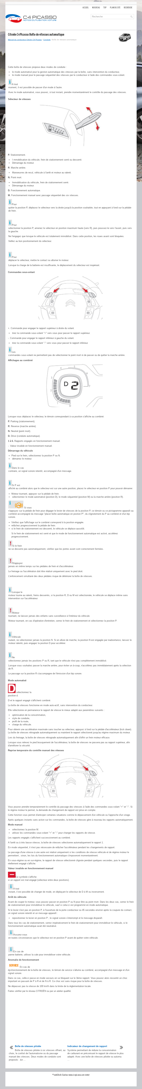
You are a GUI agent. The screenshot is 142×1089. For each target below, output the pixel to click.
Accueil (85, 8)
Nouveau (96, 8)
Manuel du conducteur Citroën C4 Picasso (25, 40)
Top (104, 8)
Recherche (128, 8)
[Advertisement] (71, 53)
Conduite (47, 40)
